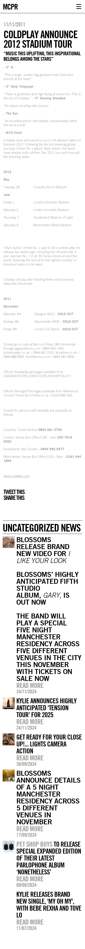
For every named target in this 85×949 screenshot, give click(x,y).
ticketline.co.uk (66, 352)
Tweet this (13, 492)
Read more (29, 685)
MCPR (10, 6)
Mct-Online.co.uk (37, 395)
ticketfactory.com (38, 357)
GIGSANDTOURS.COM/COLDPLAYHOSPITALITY (36, 376)
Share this (13, 497)
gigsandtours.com (27, 348)
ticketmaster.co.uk (16, 352)
